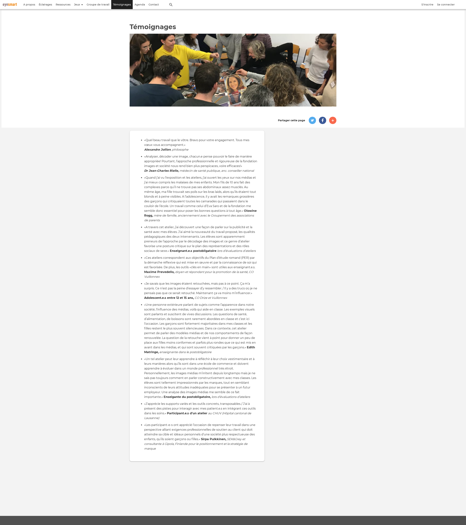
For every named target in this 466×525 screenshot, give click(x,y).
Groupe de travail (98, 4)
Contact (154, 4)
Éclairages (45, 4)
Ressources (63, 4)
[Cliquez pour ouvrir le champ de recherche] (170, 4)
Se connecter (446, 4)
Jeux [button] (77, 4)
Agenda (140, 4)
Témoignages (122, 4)
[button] (312, 120)
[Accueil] (10, 4)
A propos (29, 4)
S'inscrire (427, 4)
